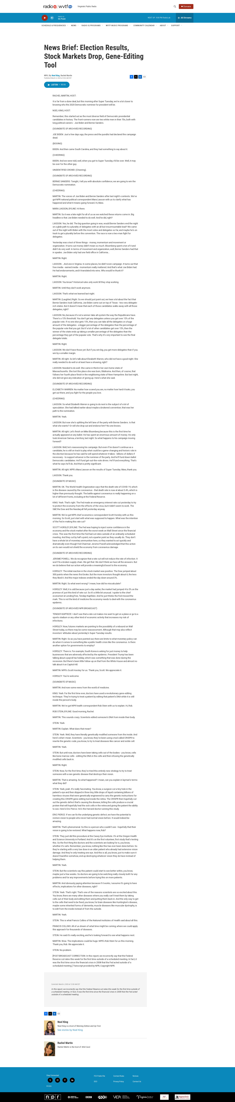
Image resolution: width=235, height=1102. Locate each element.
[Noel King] (49, 1027)
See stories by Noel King (70, 1029)
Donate (187, 6)
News (73, 25)
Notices (135, 1076)
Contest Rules (118, 1076)
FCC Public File (99, 1076)
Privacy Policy (118, 1081)
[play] (45, 17)
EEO (95, 1081)
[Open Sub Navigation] (68, 25)
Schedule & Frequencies (54, 25)
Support (175, 25)
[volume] (52, 18)
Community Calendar (144, 25)
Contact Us (137, 1081)
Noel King (56, 75)
